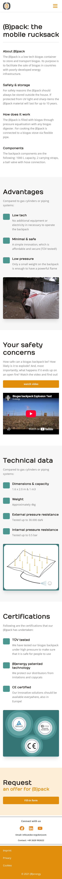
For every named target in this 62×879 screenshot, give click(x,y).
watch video (31, 384)
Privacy (7, 858)
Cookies (7, 865)
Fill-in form (31, 800)
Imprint (7, 850)
